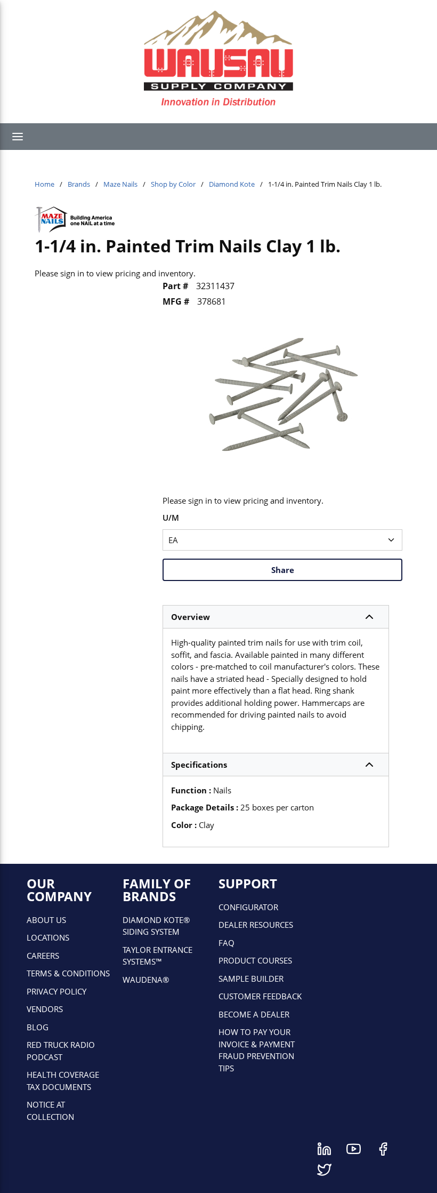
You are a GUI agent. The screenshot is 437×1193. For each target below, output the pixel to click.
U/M (171, 517)
